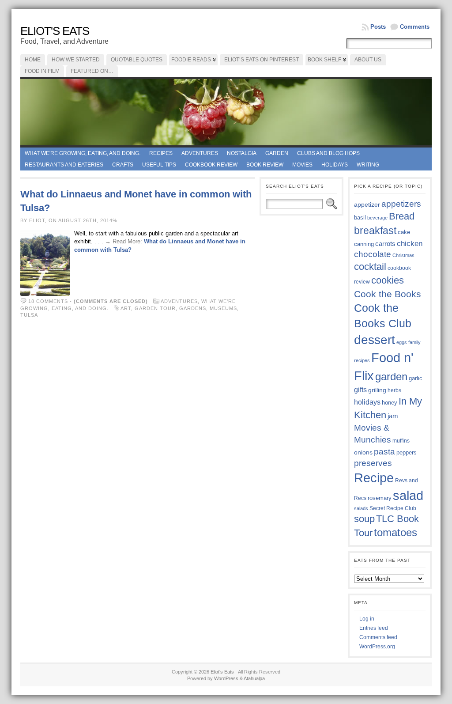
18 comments (48, 301)
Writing (368, 165)
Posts (378, 26)
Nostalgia (241, 153)
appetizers (401, 203)
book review (264, 165)
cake (404, 232)
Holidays (334, 165)
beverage (377, 217)
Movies (302, 165)
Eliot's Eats (54, 31)
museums (223, 308)
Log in (366, 619)
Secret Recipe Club (392, 508)
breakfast (375, 230)
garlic (415, 378)
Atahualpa (254, 678)
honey (389, 402)
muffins (401, 440)
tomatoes (395, 532)
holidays (367, 402)
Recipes (161, 153)
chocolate (372, 254)
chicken (409, 243)
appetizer (367, 204)
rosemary (380, 498)
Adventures (199, 153)
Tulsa (29, 315)
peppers (406, 452)
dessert (374, 340)
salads (361, 508)
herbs (394, 390)
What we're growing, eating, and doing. (82, 153)
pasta (384, 451)
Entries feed (373, 628)
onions (363, 452)
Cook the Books (387, 294)
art (126, 308)
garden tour (155, 308)
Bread (401, 216)
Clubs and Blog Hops (328, 153)
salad (408, 495)
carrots (385, 243)
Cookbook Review (211, 165)
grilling (377, 390)
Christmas (403, 255)
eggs (401, 342)
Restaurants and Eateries (64, 165)
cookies (387, 280)
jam (393, 416)
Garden (276, 153)
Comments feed (378, 637)
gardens (192, 308)
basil (360, 217)
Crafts (122, 165)
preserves (373, 463)
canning (364, 244)
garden (391, 376)
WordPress (226, 678)
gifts (360, 390)
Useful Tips (159, 165)
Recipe (374, 478)
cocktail (370, 266)
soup (364, 518)
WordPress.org (377, 646)
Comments (414, 26)
